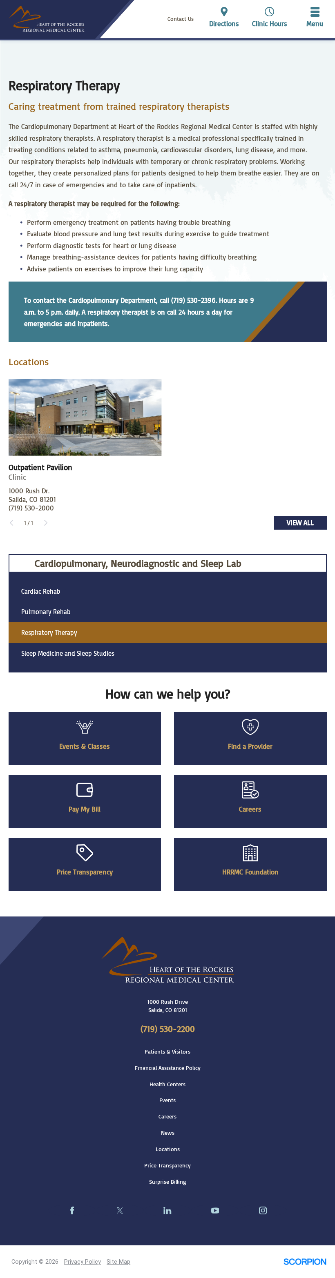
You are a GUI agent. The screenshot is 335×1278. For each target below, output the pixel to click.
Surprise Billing (167, 1181)
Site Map (118, 1261)
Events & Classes (84, 745)
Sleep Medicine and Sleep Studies (67, 653)
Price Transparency (85, 871)
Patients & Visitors (167, 1051)
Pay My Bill (84, 808)
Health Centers (167, 1084)
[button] (315, 19)
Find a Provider (250, 745)
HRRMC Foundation (250, 871)
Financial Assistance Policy (168, 1068)
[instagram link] (263, 1210)
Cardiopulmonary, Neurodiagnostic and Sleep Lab (138, 563)
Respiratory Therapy (49, 632)
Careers (250, 808)
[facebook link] (72, 1210)
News (167, 1132)
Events (167, 1100)
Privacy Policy (82, 1261)
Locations (168, 1149)
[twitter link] (120, 1210)
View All (300, 522)
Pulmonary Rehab (46, 612)
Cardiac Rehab (40, 591)
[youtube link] (215, 1210)
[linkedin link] (168, 1210)
